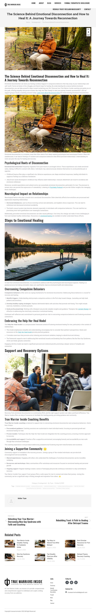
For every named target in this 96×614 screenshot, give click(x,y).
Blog (51, 600)
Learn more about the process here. (48, 93)
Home (51, 583)
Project (52, 595)
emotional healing (46, 216)
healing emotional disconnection (65, 486)
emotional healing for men (50, 486)
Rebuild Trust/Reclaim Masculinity (53, 590)
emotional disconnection (37, 486)
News (51, 598)
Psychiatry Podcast (56, 187)
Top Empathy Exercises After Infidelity (52, 556)
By (50, 483)
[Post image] (10, 543)
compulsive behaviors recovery (23, 486)
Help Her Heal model (25, 332)
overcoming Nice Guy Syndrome (34, 488)
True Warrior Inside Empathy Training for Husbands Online (23, 544)
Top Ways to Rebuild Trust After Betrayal (53, 543)
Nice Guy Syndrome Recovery (23, 555)
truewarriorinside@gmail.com (76, 592)
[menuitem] (33, 3)
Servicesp (52, 585)
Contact (52, 603)
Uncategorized (10, 29)
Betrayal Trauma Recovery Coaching (83, 555)
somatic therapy (83, 309)
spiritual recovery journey (48, 488)
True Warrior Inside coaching (62, 488)
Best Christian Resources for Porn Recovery (83, 543)
